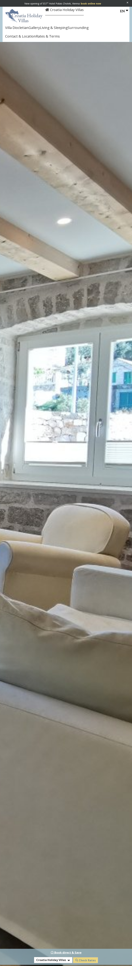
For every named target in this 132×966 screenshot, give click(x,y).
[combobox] (53, 960)
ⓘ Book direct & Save (66, 952)
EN (122, 11)
